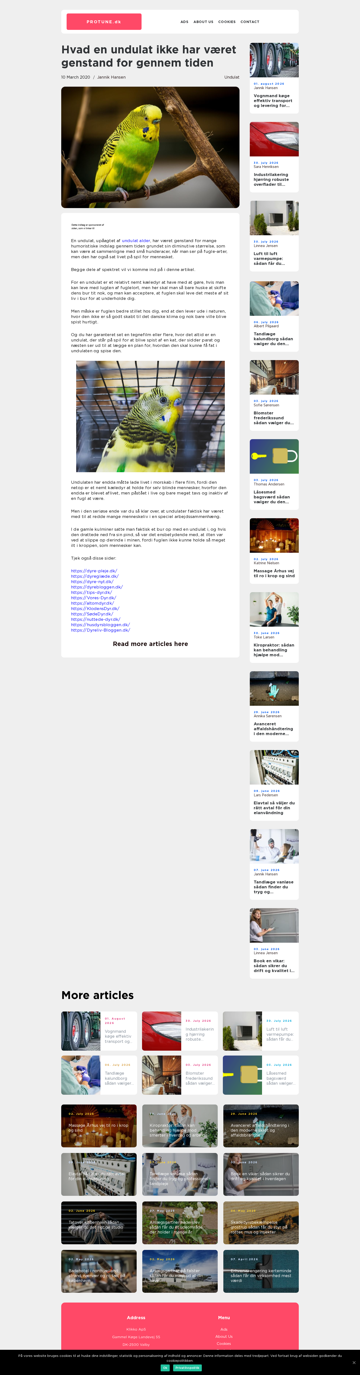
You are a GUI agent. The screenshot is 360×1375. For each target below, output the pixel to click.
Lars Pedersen (266, 795)
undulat (232, 77)
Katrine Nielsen (266, 563)
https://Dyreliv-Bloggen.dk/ (100, 630)
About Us (203, 22)
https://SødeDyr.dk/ (92, 613)
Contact (249, 22)
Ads (184, 22)
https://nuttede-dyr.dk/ (96, 619)
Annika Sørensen (268, 716)
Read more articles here (150, 643)
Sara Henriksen (266, 166)
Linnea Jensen (266, 245)
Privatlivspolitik (187, 1368)
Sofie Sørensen (266, 405)
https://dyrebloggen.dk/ (97, 587)
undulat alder (136, 240)
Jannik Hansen (111, 77)
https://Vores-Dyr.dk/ (93, 597)
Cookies (227, 22)
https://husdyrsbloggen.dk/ (100, 624)
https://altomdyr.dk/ (92, 603)
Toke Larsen (264, 637)
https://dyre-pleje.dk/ (94, 570)
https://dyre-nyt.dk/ (92, 581)
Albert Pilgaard (266, 326)
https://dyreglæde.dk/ (95, 576)
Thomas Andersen (269, 484)
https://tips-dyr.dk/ (91, 592)
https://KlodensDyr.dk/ (95, 608)
